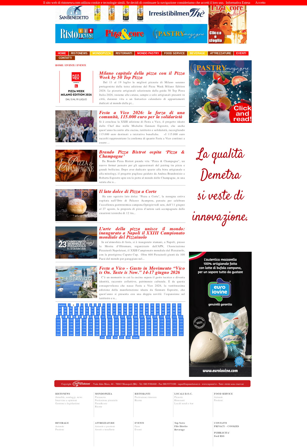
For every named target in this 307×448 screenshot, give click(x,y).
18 (152, 305)
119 (90, 319)
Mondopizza (102, 53)
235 (108, 337)
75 (87, 313)
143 (116, 322)
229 (155, 334)
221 (103, 334)
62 (141, 311)
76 (92, 313)
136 (71, 322)
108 (148, 316)
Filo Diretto (181, 426)
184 (122, 328)
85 (141, 313)
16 (141, 305)
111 (167, 316)
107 (141, 316)
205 (129, 331)
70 (60, 313)
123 (116, 319)
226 (135, 334)
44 (168, 308)
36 (125, 308)
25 (65, 308)
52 (87, 311)
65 (158, 311)
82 (125, 313)
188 (148, 328)
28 (82, 308)
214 (58, 334)
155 (64, 325)
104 (122, 316)
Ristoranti (124, 53)
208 (148, 331)
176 (71, 328)
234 (102, 337)
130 (161, 319)
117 (77, 319)
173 (181, 325)
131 (168, 319)
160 (97, 325)
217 (77, 334)
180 (97, 328)
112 (174, 316)
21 (168, 305)
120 (97, 319)
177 (77, 328)
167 (142, 325)
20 (163, 305)
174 (58, 328)
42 (158, 308)
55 (103, 311)
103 (116, 316)
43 (163, 308)
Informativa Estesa (238, 2)
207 (142, 331)
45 (174, 308)
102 (109, 316)
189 (155, 328)
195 (64, 331)
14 (130, 305)
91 (174, 313)
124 (122, 319)
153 (181, 322)
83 (130, 313)
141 (103, 322)
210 (161, 331)
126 (135, 319)
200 (97, 331)
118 (84, 319)
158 (84, 325)
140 (97, 322)
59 (125, 311)
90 (168, 313)
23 (179, 305)
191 (168, 328)
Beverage (197, 53)
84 (136, 313)
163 (116, 325)
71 (65, 313)
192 (174, 328)
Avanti (135, 337)
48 (65, 311)
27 (76, 308)
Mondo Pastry (148, 53)
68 (174, 311)
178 (84, 328)
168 (148, 325)
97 (80, 316)
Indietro (62, 305)
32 (103, 308)
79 (109, 313)
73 (76, 313)
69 (179, 311)
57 (114, 311)
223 (116, 334)
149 (155, 322)
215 (64, 334)
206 (135, 331)
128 (148, 319)
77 (98, 313)
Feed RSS (219, 436)
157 (77, 325)
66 (163, 311)
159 (90, 325)
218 (84, 334)
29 (87, 308)
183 (116, 328)
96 (74, 316)
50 (76, 311)
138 (84, 322)
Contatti (65, 57)
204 (122, 331)
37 (130, 308)
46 (179, 308)
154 (58, 325)
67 (168, 311)
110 (161, 316)
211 (168, 331)
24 (60, 308)
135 (64, 322)
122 (110, 319)
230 (161, 334)
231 (168, 334)
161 (103, 325)
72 (71, 313)
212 (174, 331)
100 (96, 316)
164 (122, 325)
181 (103, 328)
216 (71, 334)
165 (129, 325)
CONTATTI (220, 423)
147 (142, 322)
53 (92, 311)
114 (58, 319)
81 (120, 313)
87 (152, 313)
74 (82, 313)
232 (174, 334)
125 (129, 319)
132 (174, 319)
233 (181, 334)
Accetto (260, 2)
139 (90, 322)
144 (122, 322)
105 (129, 316)
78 (103, 313)
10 (109, 305)
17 (147, 305)
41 (152, 308)
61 (136, 311)
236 (115, 337)
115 (64, 319)
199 (90, 331)
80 (114, 313)
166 (135, 325)
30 (92, 308)
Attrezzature (220, 53)
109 (154, 316)
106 (135, 316)
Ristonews (79, 53)
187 (142, 328)
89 (163, 313)
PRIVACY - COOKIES (226, 426)
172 (174, 325)
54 (98, 311)
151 (168, 322)
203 (116, 331)
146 (135, 322)
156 (71, 325)
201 (103, 331)
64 (152, 311)
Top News (179, 423)
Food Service (174, 53)
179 (90, 328)
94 (63, 316)
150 (161, 322)
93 (58, 316)
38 (136, 308)
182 (110, 328)
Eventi (241, 53)
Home (62, 53)
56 (109, 311)
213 (181, 331)
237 (121, 337)
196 (71, 331)
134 (58, 322)
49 (71, 311)
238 (128, 337)
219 (90, 334)
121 (103, 319)
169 (155, 325)
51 (82, 311)
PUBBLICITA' (222, 432)
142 (110, 322)
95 (69, 316)
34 (114, 308)
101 (103, 316)
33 (109, 308)
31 (98, 308)
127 (142, 319)
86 (147, 313)
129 (155, 319)
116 (71, 319)
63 (147, 311)
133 (181, 319)
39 (141, 308)
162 (110, 325)
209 (155, 331)
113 (180, 316)
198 (84, 331)
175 (64, 328)
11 (114, 305)
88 (158, 313)
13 (125, 305)
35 (120, 308)
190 (161, 328)
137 (77, 322)
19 (158, 305)
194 (58, 331)
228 (148, 334)
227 (142, 334)
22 (174, 305)
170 (161, 325)
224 (122, 334)
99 (91, 316)
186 (135, 328)
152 (174, 322)
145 (129, 322)
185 (129, 328)
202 (110, 331)
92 (179, 313)
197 (77, 331)
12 (120, 305)
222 (110, 334)
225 (129, 334)
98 (85, 316)
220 (97, 334)
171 (168, 325)
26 (71, 308)
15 (136, 305)
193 (181, 328)
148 (148, 322)
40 (147, 308)
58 (120, 311)
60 (130, 311)
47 (60, 311)
